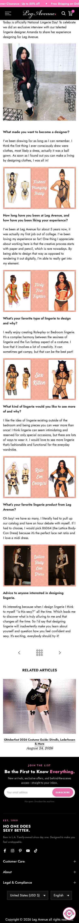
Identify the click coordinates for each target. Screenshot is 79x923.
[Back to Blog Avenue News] (39, 653)
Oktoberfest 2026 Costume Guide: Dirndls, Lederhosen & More (39, 742)
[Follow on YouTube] (28, 850)
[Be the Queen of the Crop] (19, 653)
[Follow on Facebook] (5, 850)
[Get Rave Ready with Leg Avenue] (60, 653)
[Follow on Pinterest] (20, 850)
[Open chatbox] (69, 913)
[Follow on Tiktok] (35, 850)
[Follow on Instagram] (12, 850)
